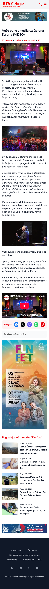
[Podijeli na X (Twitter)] (23, 324)
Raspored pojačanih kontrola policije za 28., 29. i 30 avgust (33, 510)
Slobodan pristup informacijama (24, 555)
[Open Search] (40, 4)
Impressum (16, 550)
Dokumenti (33, 550)
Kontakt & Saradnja (32, 559)
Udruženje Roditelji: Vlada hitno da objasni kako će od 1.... (32, 465)
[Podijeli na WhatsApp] (36, 324)
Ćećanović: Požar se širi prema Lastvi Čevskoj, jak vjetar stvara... (32, 480)
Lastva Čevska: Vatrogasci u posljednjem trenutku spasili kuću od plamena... (33, 449)
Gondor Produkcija (19, 576)
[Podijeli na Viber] (29, 324)
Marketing (12, 559)
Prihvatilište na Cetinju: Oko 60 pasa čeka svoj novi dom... (33, 495)
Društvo (18, 40)
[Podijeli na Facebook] (16, 324)
